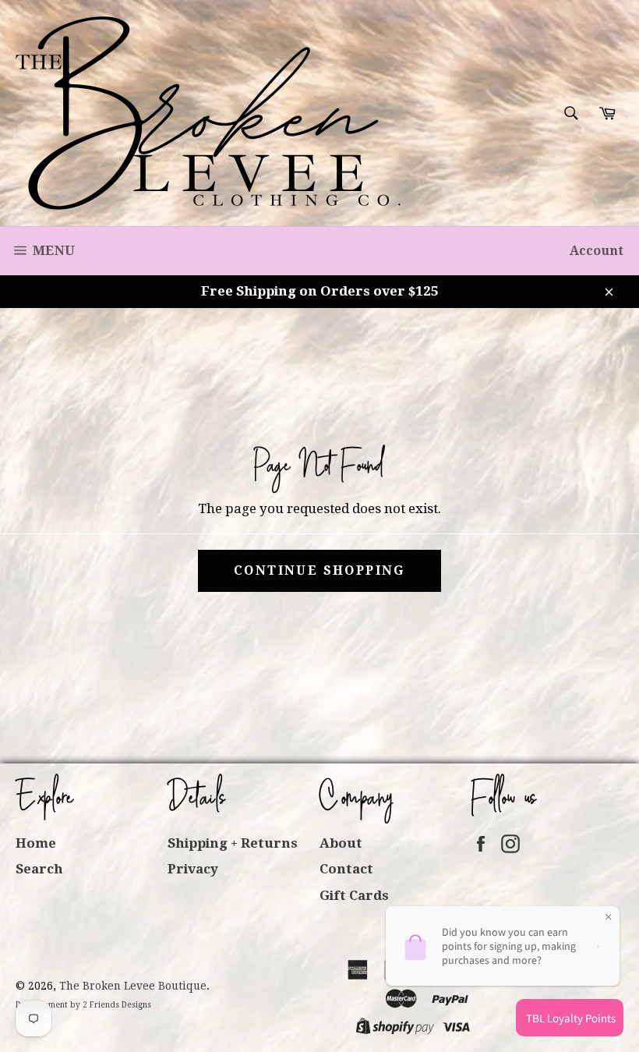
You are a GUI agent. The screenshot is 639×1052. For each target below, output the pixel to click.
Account (596, 250)
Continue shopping (319, 570)
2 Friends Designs (117, 1005)
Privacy (193, 869)
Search (39, 869)
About (341, 843)
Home (36, 843)
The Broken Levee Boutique (133, 985)
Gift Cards (354, 895)
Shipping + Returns (233, 843)
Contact (346, 869)
